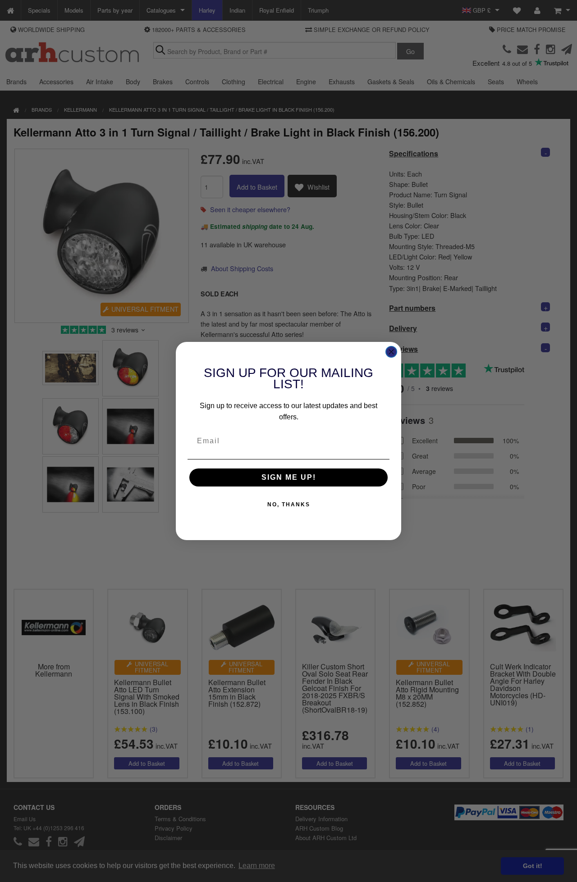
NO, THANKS (288, 504)
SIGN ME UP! (288, 477)
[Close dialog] (391, 351)
